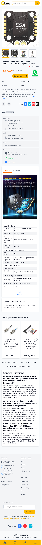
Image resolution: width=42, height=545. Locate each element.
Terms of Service (20, 518)
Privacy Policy (4, 485)
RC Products (10, 112)
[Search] (37, 3)
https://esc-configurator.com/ (23, 239)
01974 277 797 (8, 468)
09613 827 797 (8, 471)
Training (23, 465)
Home (5, 543)
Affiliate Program (25, 471)
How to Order (24, 481)
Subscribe (29, 512)
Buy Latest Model (20, 76)
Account (25, 543)
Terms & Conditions (6, 481)
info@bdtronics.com (9, 465)
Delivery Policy (25, 488)
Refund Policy (24, 485)
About (22, 462)
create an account (16, 307)
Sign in (6, 307)
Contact (23, 494)
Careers (23, 468)
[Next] (37, 339)
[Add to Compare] (9, 104)
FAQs (22, 491)
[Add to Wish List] (3, 104)
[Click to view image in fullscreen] (20, 28)
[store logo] (5, 3)
